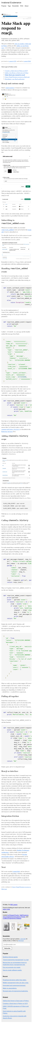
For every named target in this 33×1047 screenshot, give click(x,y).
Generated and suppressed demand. (14, 985)
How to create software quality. (12, 970)
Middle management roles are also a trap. (16, 982)
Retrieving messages (7, 431)
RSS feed (21, 940)
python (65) (16, 40)
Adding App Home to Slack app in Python (16, 73)
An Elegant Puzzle (13, 915)
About (26, 6)
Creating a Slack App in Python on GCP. (15, 1003)
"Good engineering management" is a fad (16, 960)
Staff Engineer (24, 915)
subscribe (23, 939)
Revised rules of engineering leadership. (15, 991)
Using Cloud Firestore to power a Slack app (17, 77)
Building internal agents (10, 957)
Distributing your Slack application (14, 79)
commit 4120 (12, 61)
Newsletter (15, 6)
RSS (21, 6)
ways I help (6, 909)
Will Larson (13, 904)
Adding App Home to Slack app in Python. (16, 1001)
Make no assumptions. (10, 988)
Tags (9, 6)
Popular (3, 6)
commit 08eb (27, 61)
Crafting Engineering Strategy (12, 918)
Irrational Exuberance (11, 2)
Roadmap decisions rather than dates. (14, 980)
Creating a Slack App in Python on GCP (16, 71)
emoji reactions (10, 88)
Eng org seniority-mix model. (12, 967)
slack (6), (8, 40)
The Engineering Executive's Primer (14, 917)
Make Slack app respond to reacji (15, 75)
